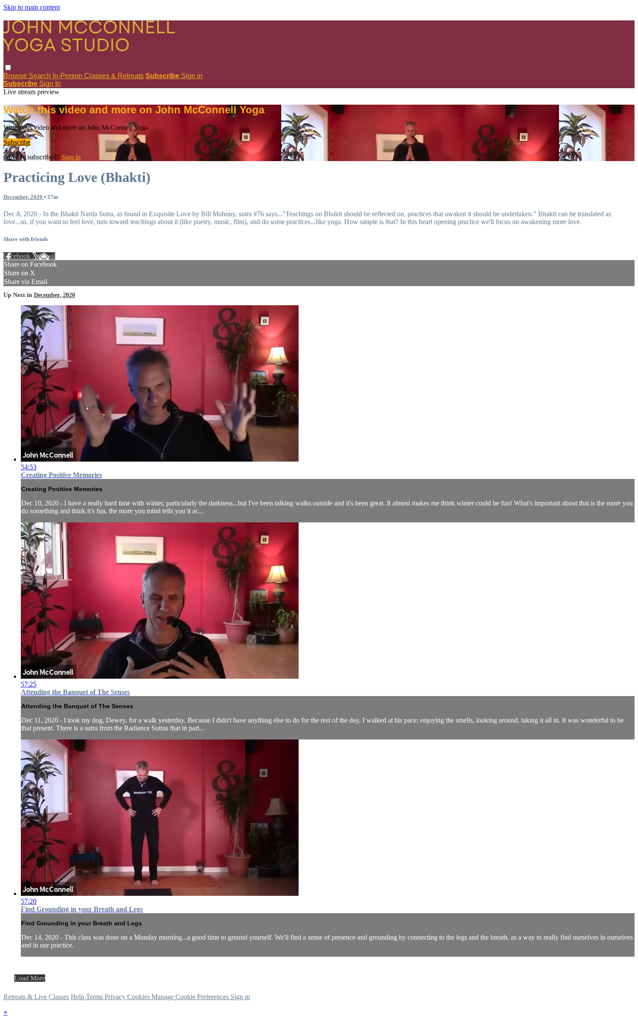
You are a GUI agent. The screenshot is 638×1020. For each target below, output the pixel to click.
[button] (8, 67)
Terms (95, 996)
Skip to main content (31, 7)
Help (78, 996)
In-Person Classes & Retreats (98, 75)
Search (41, 75)
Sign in (192, 75)
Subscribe (16, 142)
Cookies (139, 996)
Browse (16, 75)
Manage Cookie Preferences (190, 996)
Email (47, 256)
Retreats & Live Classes (36, 996)
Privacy (116, 996)
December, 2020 (23, 197)
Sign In (50, 83)
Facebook (17, 256)
